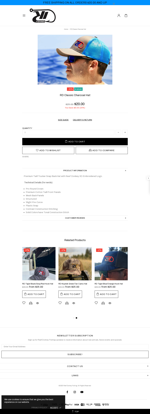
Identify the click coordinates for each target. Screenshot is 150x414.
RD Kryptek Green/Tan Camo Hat (72, 284)
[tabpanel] (39, 280)
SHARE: (25, 157)
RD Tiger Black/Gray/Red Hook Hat (37, 284)
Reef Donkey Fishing (43, 15)
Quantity (27, 128)
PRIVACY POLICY (39, 408)
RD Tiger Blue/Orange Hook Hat (109, 284)
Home (66, 29)
